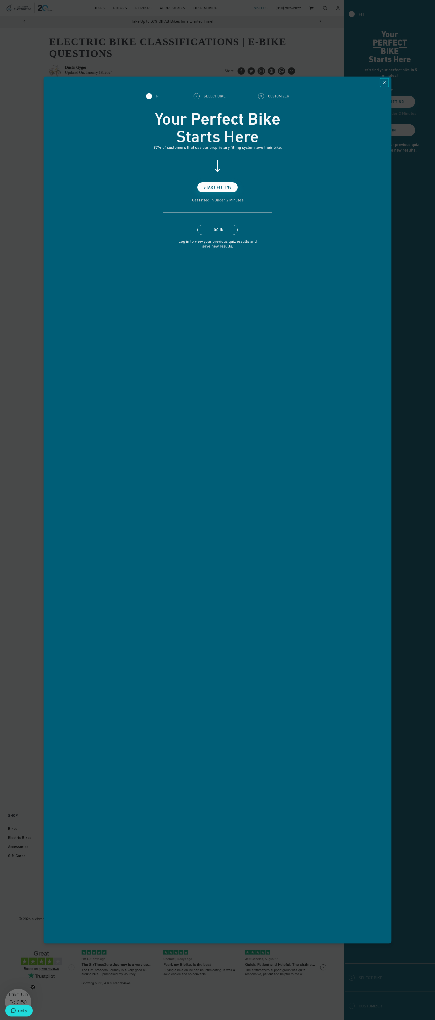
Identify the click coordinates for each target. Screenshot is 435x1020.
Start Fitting (217, 187)
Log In (217, 230)
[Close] (384, 83)
